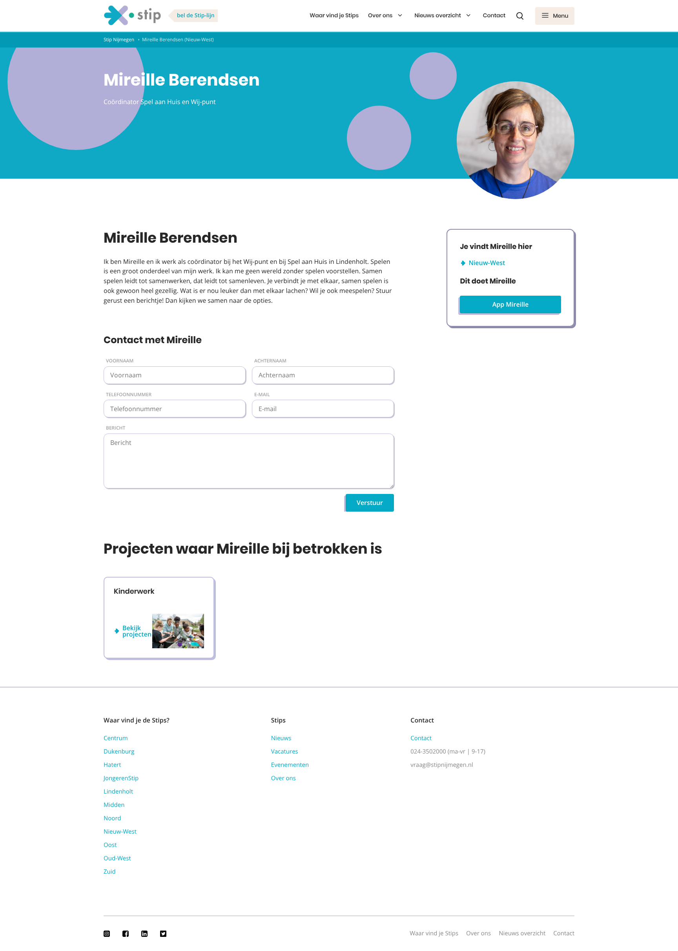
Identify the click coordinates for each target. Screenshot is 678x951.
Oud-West (117, 858)
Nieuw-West (486, 262)
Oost (110, 845)
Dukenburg (119, 751)
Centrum (116, 738)
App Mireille (510, 304)
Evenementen (290, 765)
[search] (520, 15)
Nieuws (281, 738)
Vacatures (284, 751)
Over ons (380, 15)
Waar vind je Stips (334, 15)
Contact (494, 15)
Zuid (110, 872)
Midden (114, 805)
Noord (112, 818)
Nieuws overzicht (437, 15)
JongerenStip (121, 778)
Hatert (112, 765)
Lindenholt (118, 792)
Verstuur (370, 502)
